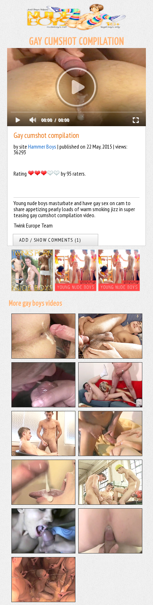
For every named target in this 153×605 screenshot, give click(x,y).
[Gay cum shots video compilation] (43, 502)
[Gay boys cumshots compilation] (110, 453)
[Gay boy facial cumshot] (43, 405)
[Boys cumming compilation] (43, 453)
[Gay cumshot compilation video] (43, 356)
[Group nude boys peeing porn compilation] (43, 600)
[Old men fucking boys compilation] (110, 405)
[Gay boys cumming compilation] (110, 502)
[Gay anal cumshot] (110, 356)
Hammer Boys (42, 146)
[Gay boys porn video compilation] (110, 551)
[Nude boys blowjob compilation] (43, 551)
